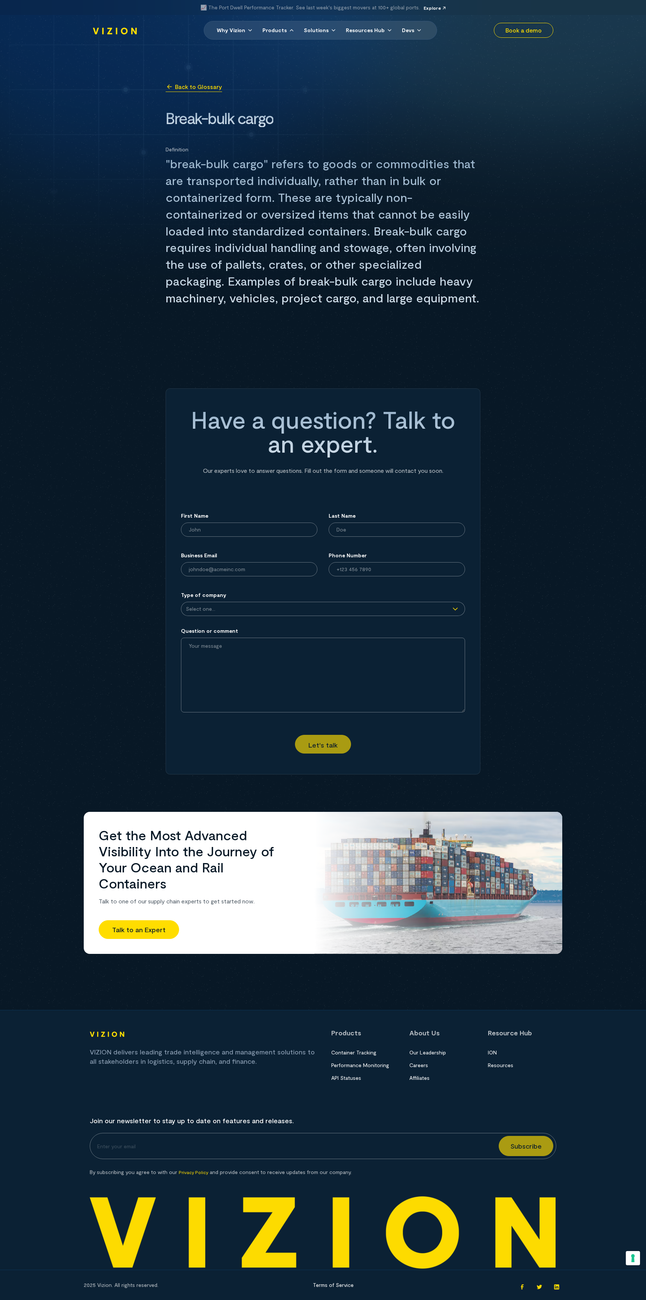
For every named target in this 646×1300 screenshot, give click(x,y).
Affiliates (419, 1078)
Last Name (342, 515)
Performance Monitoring (360, 1065)
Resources (500, 1065)
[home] (115, 30)
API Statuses (346, 1078)
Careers (418, 1065)
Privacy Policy (193, 1172)
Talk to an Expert (139, 929)
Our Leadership (427, 1052)
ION (492, 1052)
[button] (235, 30)
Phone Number (348, 555)
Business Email (199, 555)
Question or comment (209, 631)
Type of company (203, 595)
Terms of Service (333, 1285)
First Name (194, 515)
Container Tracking (353, 1052)
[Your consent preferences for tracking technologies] (633, 1258)
